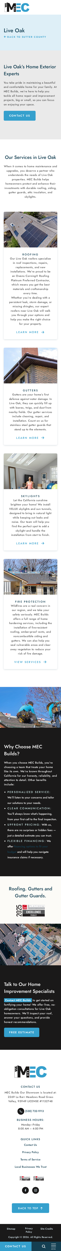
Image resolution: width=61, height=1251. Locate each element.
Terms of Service (30, 1159)
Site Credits (46, 1228)
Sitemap (11, 1228)
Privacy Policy (30, 1152)
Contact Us (19, 116)
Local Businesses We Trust (30, 1167)
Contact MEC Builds (18, 1000)
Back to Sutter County (26, 37)
